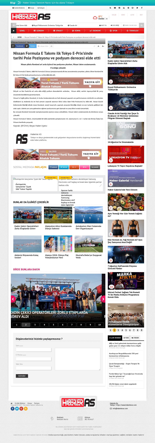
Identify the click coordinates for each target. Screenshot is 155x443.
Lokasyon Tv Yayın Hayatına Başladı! (125, 165)
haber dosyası (79, 435)
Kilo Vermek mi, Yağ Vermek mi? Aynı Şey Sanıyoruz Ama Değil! (125, 241)
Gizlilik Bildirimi (19, 8)
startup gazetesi (112, 435)
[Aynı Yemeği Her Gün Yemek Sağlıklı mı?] (126, 210)
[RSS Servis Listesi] (26, 409)
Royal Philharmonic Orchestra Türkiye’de (18, 25)
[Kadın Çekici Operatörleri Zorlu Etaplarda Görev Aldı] (126, 58)
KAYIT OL (104, 25)
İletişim (42, 8)
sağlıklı (122, 435)
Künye (32, 8)
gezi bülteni (69, 435)
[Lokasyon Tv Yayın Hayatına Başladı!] (126, 163)
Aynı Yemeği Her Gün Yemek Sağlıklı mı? (125, 214)
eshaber (129, 435)
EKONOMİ (96, 31)
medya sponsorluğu (56, 435)
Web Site (19, 364)
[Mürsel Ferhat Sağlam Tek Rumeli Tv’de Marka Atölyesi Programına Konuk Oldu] (126, 289)
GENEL (22, 31)
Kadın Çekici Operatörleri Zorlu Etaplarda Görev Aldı (122, 62)
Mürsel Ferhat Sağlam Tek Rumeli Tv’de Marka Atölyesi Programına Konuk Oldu (124, 294)
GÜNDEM (40, 31)
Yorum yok (122, 348)
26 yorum (120, 368)
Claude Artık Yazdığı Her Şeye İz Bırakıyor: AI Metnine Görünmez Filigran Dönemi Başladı (72, 25)
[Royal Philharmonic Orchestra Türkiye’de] (126, 84)
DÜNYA (77, 31)
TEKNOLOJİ (133, 31)
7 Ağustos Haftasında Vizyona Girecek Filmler (122, 267)
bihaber (103, 435)
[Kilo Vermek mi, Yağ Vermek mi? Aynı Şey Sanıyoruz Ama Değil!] (126, 236)
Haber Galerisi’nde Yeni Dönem (122, 189)
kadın (135, 435)
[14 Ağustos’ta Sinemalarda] (126, 139)
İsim (19, 345)
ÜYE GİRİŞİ (115, 25)
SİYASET (59, 31)
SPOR (114, 31)
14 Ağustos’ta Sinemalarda (120, 142)
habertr (141, 435)
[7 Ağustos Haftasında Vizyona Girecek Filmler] (126, 263)
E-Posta (21, 355)
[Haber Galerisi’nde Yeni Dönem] (126, 186)
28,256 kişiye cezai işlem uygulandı (122, 384)
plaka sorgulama (92, 435)
